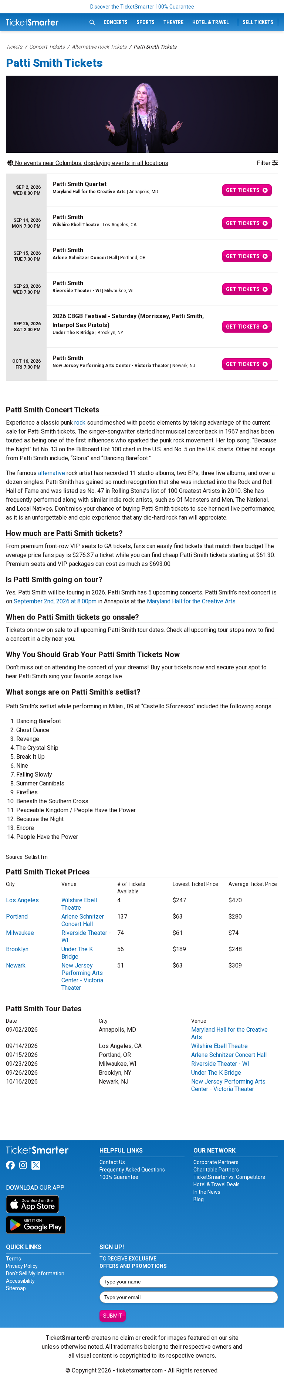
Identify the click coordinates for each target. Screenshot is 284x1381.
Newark (16, 965)
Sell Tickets (258, 22)
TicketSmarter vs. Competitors (229, 1177)
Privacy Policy (22, 1266)
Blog (198, 1199)
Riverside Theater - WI (220, 1063)
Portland (17, 916)
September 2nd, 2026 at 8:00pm (55, 601)
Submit (112, 1316)
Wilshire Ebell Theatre (79, 904)
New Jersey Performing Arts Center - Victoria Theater (82, 976)
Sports (145, 22)
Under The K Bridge (77, 953)
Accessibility (20, 1281)
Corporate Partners (216, 1162)
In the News (206, 1192)
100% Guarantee (118, 1177)
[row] (142, 190)
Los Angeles (22, 900)
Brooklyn (17, 949)
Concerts (116, 22)
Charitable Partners (216, 1170)
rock (79, 422)
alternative (51, 473)
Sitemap (16, 1288)
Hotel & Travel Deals (216, 1184)
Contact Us (112, 1162)
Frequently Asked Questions (132, 1170)
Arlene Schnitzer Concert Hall (82, 920)
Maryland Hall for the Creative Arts (191, 601)
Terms (13, 1259)
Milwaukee (20, 932)
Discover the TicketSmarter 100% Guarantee (142, 7)
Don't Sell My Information (35, 1273)
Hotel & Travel (210, 22)
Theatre (173, 22)
